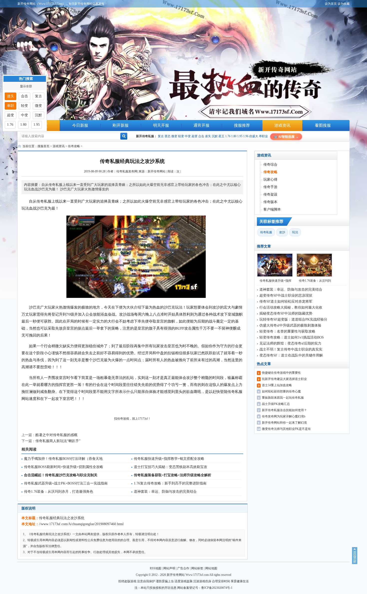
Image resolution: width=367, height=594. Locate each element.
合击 (201, 136)
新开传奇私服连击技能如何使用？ (284, 410)
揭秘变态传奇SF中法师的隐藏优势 (285, 313)
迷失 (208, 136)
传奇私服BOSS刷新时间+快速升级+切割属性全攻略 (63, 467)
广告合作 (183, 568)
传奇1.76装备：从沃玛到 (315, 280)
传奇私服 (266, 232)
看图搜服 (323, 125)
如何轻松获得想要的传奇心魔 (281, 391)
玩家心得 (270, 179)
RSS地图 (155, 568)
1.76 (227, 136)
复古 (161, 136)
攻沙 (282, 232)
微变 (174, 136)
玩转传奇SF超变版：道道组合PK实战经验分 (293, 319)
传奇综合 (270, 164)
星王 (221, 136)
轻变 (181, 136)
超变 (194, 136)
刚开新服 (121, 125)
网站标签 (197, 568)
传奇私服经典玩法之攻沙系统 (61, 518)
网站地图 (211, 568)
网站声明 (169, 568)
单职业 (263, 136)
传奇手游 (270, 187)
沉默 (215, 136)
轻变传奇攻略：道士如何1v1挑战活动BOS (291, 337)
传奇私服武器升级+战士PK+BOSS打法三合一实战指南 (66, 483)
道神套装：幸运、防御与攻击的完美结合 (165, 491)
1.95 (239, 136)
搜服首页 (43, 146)
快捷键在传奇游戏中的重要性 (281, 372)
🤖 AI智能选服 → (286, 136)
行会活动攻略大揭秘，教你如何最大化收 (290, 307)
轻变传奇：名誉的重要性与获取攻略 (287, 331)
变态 (168, 136)
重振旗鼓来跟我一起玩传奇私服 (283, 397)
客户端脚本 (272, 209)
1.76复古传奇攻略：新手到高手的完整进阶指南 (170, 483)
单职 (10, 106)
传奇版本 (270, 202)
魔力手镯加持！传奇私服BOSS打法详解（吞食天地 (63, 459)
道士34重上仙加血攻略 (277, 385)
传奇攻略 (74, 146)
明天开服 (161, 125)
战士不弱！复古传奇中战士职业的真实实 (290, 349)
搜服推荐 (242, 125)
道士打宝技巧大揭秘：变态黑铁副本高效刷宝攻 (170, 467)
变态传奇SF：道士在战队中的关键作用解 (291, 355)
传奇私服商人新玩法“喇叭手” (57, 441)
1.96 (245, 136)
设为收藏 (344, 3)
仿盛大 (253, 136)
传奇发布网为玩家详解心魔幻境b (283, 416)
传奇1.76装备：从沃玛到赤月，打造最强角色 (58, 491)
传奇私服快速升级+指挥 (275, 280)
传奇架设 (270, 194)
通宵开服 (201, 125)
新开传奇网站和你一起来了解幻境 (284, 422)
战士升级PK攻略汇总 (276, 404)
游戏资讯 (282, 125)
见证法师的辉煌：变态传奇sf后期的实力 (290, 343)
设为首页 (331, 3)
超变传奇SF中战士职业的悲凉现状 (285, 295)
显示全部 (26, 86)
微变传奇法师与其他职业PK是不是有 (286, 429)
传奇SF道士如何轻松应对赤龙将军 (285, 301)
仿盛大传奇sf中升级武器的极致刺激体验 (290, 325)
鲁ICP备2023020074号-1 (216, 588)
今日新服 (80, 125)
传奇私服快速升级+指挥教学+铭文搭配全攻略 (169, 459)
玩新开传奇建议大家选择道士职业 (284, 379)
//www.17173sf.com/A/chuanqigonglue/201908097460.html (81, 524)
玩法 (295, 232)
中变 (188, 136)
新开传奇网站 (157, 171)
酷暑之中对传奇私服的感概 (56, 435)
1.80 (233, 136)
